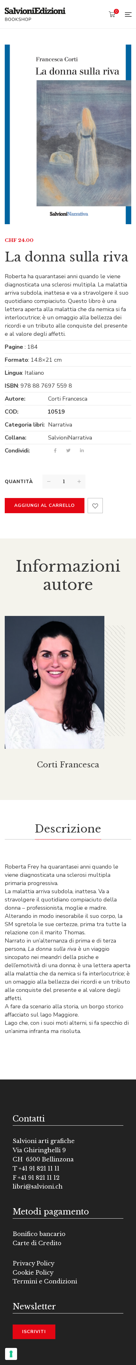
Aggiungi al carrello (44, 505)
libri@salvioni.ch (38, 1186)
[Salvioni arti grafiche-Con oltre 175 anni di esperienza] (35, 14)
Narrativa (60, 424)
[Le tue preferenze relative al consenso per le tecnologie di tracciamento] (11, 1354)
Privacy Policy (33, 1263)
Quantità (19, 481)
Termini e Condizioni (45, 1281)
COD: (11, 411)
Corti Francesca (67, 399)
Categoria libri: (25, 424)
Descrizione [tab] (68, 828)
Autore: (15, 399)
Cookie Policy (33, 1272)
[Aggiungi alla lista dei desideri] (95, 505)
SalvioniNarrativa (70, 437)
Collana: (15, 437)
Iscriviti (34, 1332)
